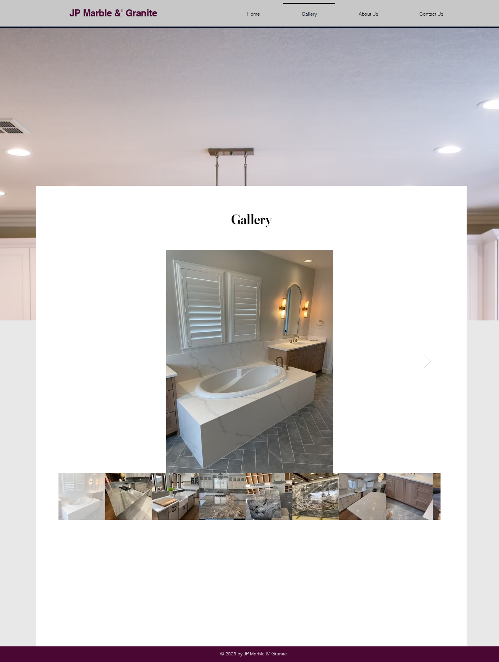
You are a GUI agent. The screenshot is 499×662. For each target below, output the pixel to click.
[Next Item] (427, 361)
